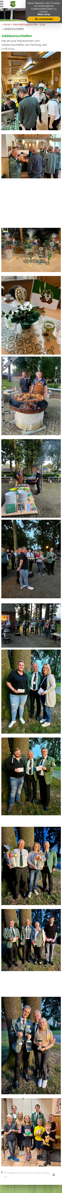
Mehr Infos (44, 14)
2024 (42, 24)
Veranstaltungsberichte (25, 24)
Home (6, 24)
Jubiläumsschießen (13, 29)
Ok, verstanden (44, 19)
